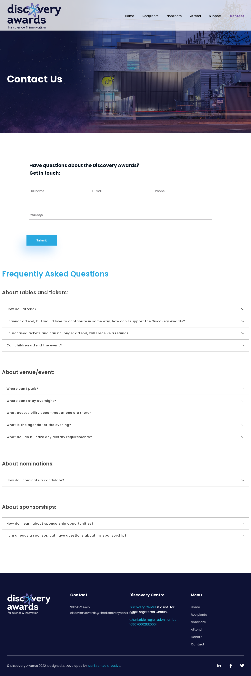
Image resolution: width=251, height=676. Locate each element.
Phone (160, 191)
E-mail (97, 191)
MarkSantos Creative (104, 665)
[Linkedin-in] (219, 666)
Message (36, 214)
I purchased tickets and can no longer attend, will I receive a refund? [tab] (67, 333)
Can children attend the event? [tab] (34, 345)
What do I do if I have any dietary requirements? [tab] (49, 437)
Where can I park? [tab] (22, 388)
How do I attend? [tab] (21, 309)
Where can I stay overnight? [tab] (31, 401)
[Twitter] (242, 666)
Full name (36, 191)
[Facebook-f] (231, 666)
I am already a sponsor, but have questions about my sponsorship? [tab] (66, 535)
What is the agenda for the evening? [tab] (38, 425)
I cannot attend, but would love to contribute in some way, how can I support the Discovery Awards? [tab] (95, 321)
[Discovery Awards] (34, 15)
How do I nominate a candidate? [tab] (35, 480)
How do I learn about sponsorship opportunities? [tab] (50, 523)
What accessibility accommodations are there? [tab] (48, 412)
